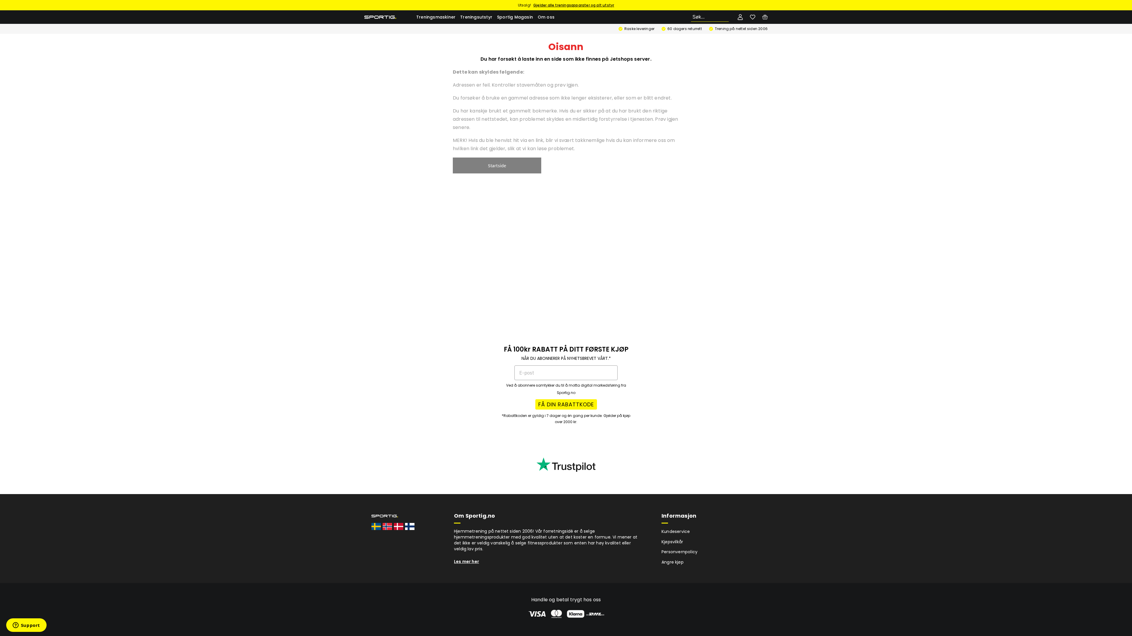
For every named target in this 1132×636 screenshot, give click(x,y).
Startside (497, 165)
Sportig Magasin (515, 17)
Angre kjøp (673, 562)
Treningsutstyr (476, 17)
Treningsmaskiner (435, 17)
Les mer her (466, 561)
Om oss (546, 17)
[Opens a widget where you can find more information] (26, 625)
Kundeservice (676, 531)
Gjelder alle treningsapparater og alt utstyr (573, 5)
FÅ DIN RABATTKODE (566, 404)
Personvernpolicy (679, 552)
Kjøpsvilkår (672, 542)
